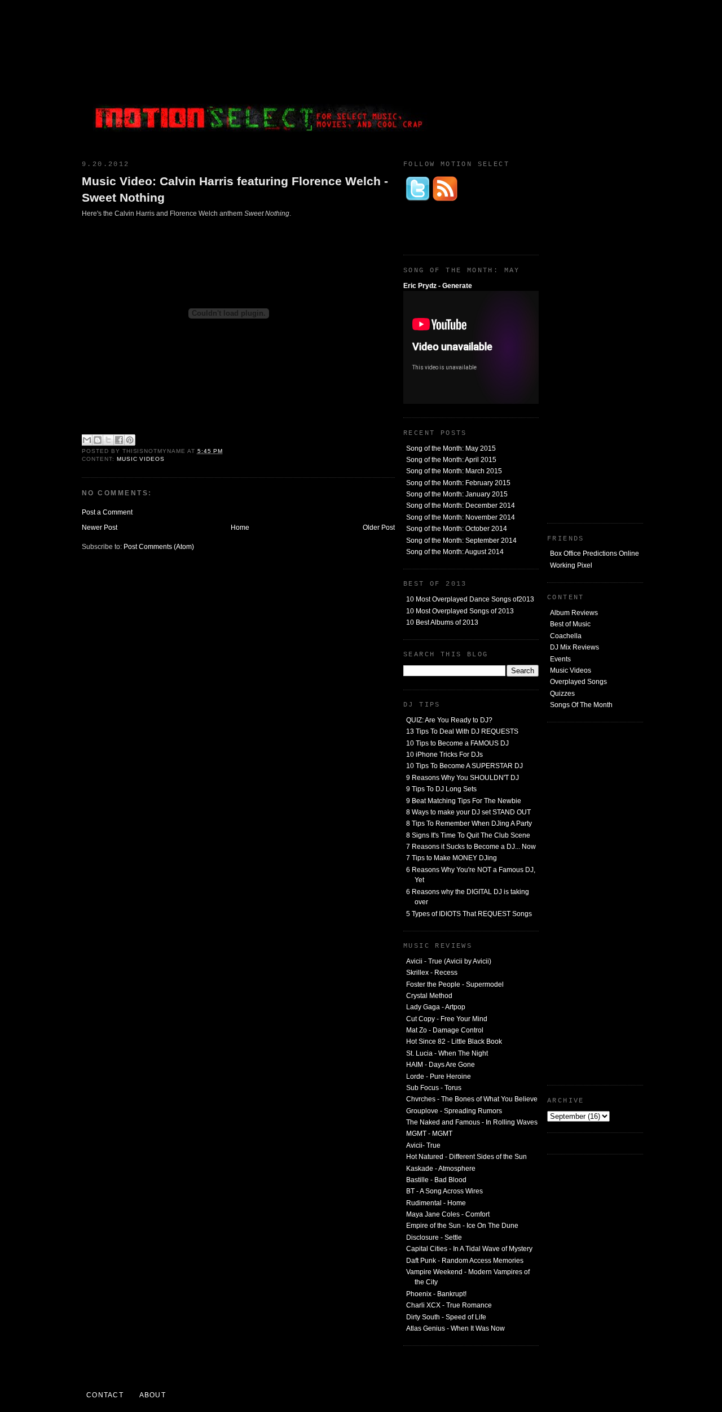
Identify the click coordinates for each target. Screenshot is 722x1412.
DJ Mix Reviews (574, 647)
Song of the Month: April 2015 (451, 460)
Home (240, 527)
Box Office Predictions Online (594, 553)
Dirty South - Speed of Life (446, 1317)
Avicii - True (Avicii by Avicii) (448, 961)
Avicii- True (423, 1145)
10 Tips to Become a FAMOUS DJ (457, 743)
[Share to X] (108, 440)
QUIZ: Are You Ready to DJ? (449, 720)
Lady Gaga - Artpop (435, 1007)
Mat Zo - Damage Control (444, 1030)
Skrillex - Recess (431, 973)
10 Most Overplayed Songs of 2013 (460, 611)
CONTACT (105, 1395)
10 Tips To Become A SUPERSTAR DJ (464, 766)
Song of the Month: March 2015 (454, 471)
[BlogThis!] (97, 440)
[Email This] (87, 440)
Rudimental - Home (436, 1203)
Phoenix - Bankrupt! (436, 1294)
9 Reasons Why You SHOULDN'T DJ (462, 778)
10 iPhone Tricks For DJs (444, 755)
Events (560, 659)
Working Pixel (571, 565)
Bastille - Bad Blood (436, 1180)
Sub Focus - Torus (433, 1088)
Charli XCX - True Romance (449, 1305)
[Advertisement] (558, 76)
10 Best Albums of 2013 (442, 622)
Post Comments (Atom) (159, 547)
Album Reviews (574, 613)
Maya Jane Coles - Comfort (448, 1214)
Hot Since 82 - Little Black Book (454, 1041)
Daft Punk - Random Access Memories (464, 1261)
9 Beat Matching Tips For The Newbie (463, 801)
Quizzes (562, 694)
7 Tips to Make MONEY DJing (451, 858)
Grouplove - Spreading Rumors (454, 1111)
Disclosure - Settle (434, 1237)
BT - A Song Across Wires (444, 1191)
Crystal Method (429, 996)
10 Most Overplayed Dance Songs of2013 (470, 599)
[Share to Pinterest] (129, 440)
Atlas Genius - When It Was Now (455, 1328)
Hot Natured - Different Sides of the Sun (466, 1157)
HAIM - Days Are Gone (440, 1065)
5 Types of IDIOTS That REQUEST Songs (469, 914)
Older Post (379, 527)
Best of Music (570, 624)
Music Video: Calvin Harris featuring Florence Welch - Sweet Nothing (235, 189)
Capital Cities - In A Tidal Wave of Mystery (469, 1249)
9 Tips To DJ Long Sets (441, 789)
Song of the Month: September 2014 (461, 540)
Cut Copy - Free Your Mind (446, 1019)
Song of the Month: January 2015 (457, 494)
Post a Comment (107, 512)
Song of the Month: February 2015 (458, 483)
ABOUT (152, 1395)
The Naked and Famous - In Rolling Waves (472, 1122)
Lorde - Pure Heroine (438, 1076)
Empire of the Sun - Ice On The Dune (462, 1226)
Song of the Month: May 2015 (451, 448)
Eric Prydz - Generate (437, 286)
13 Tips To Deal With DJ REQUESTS (462, 731)
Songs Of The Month (581, 705)
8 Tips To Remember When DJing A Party (469, 823)
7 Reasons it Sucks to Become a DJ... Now (471, 847)
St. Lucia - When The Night (447, 1053)
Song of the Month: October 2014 (456, 529)
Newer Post (99, 527)
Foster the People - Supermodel (455, 984)
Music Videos (570, 670)
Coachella (566, 636)
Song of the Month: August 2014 (455, 552)
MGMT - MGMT (429, 1134)
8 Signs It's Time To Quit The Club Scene (468, 835)
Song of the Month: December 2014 (460, 505)
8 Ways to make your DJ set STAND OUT (468, 812)
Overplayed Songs (578, 682)
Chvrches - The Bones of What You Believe (472, 1099)
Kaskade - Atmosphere (441, 1169)
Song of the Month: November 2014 (460, 517)
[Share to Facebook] (119, 440)
